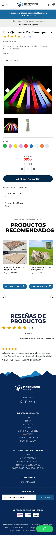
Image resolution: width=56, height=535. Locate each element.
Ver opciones (41, 286)
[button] (15, 286)
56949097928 (29, 482)
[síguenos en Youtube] (30, 401)
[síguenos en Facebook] (25, 401)
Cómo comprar (28, 458)
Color (5, 142)
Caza (19, 21)
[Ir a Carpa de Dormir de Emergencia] (15, 252)
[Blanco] (36, 146)
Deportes (28, 424)
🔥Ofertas (28, 434)
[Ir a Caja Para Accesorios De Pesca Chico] (41, 252)
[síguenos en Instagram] (21, 401)
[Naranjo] (42, 146)
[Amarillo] (15, 146)
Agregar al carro (28, 179)
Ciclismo (28, 428)
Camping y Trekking (28, 431)
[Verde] (5, 146)
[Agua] (47, 146)
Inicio (13, 21)
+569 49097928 (28, 15)
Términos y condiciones (28, 465)
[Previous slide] (7, 90)
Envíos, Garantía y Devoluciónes (28, 468)
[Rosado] (10, 146)
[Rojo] (26, 146)
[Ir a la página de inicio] (28, 4)
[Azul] (31, 146)
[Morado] (21, 146)
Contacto (28, 455)
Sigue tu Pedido (28, 441)
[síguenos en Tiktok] (34, 401)
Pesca (28, 421)
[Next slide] (48, 90)
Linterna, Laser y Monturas (33, 21)
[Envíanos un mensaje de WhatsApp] (44, 528)
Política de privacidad (28, 462)
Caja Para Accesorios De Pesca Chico (41, 268)
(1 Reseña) (26, 36)
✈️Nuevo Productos (28, 438)
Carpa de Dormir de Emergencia (14, 268)
